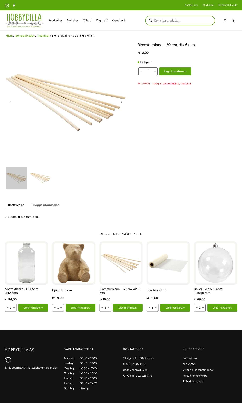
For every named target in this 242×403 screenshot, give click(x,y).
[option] (40, 178)
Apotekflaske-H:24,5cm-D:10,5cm (22, 291)
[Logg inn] (224, 20)
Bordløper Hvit (157, 290)
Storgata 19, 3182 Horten (138, 358)
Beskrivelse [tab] (16, 205)
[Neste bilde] (121, 102)
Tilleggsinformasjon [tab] (45, 205)
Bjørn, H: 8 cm (62, 290)
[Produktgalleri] (66, 102)
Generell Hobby (25, 35)
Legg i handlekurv (175, 71)
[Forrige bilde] (10, 102)
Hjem (9, 35)
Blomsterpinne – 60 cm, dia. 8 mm (120, 291)
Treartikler (43, 35)
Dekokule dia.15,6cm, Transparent (208, 291)
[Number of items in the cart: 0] (234, 20)
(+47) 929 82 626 (134, 364)
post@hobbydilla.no (135, 369)
